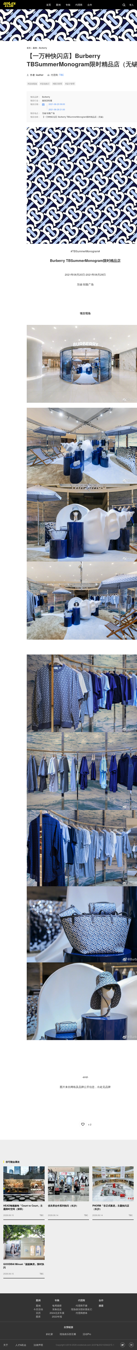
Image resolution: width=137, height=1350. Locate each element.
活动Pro (87, 1334)
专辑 (57, 1300)
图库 (38, 1316)
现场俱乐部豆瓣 (68, 1334)
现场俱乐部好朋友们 (81, 1309)
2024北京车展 (57, 1313)
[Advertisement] (68, 1147)
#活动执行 (44, 83)
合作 (101, 1300)
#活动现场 (32, 83)
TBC (61, 74)
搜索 (101, 1305)
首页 (29, 47)
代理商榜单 (81, 1313)
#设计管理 (70, 83)
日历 (38, 1313)
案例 (35, 47)
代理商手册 (81, 1305)
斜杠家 (49, 1334)
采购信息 (57, 1309)
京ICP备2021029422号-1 (102, 1344)
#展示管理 (57, 83)
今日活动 (38, 1309)
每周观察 (57, 1305)
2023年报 (57, 1316)
